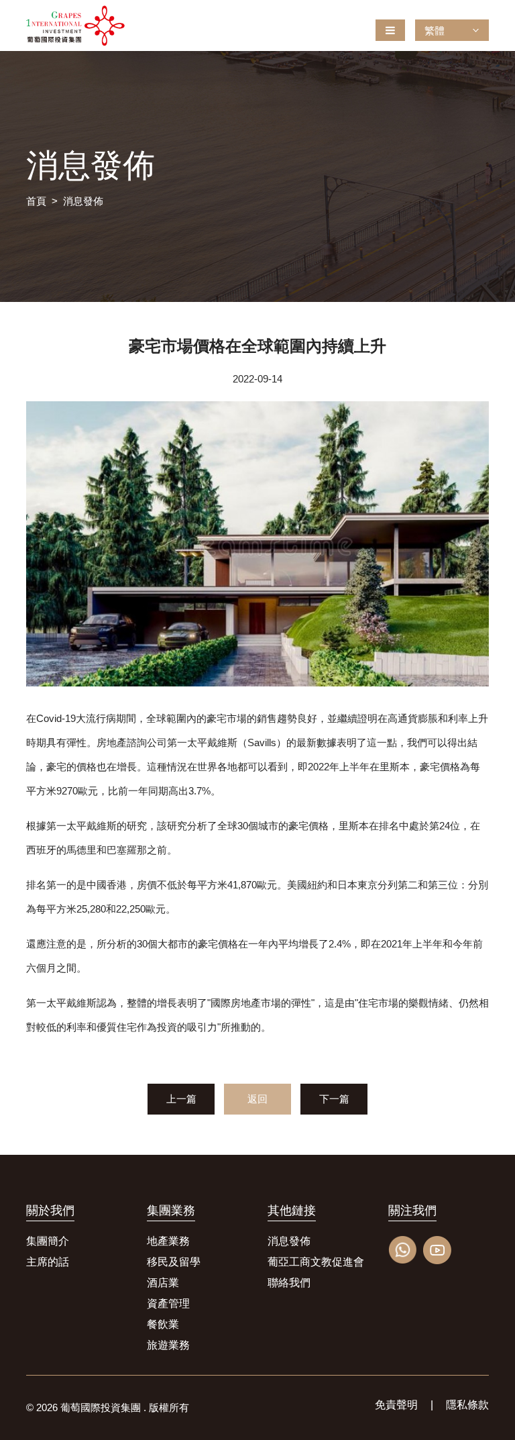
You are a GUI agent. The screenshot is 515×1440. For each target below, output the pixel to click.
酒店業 (163, 1282)
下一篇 (334, 1098)
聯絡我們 (289, 1282)
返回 (257, 1098)
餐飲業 (163, 1324)
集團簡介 (47, 1241)
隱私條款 (467, 1404)
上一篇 (181, 1098)
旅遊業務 (168, 1345)
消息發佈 (83, 201)
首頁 (36, 201)
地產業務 (168, 1241)
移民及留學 (174, 1262)
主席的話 (47, 1262)
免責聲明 (396, 1404)
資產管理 (168, 1303)
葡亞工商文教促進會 (316, 1262)
